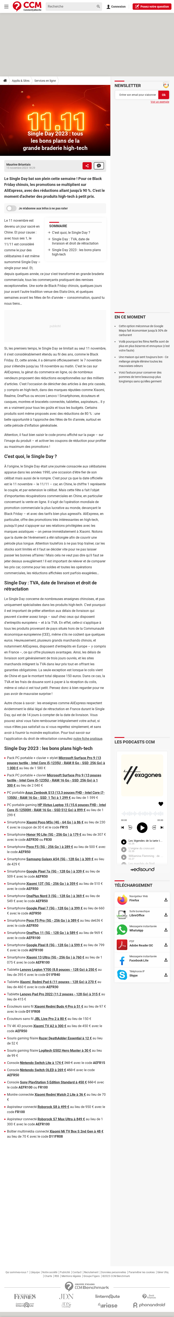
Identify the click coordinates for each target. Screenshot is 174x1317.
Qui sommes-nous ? (17, 1272)
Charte (48, 1276)
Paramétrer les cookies (142, 1272)
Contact (76, 1272)
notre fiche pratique (87, 739)
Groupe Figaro (91, 1276)
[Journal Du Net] (66, 1296)
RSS (57, 1276)
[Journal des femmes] (25, 1296)
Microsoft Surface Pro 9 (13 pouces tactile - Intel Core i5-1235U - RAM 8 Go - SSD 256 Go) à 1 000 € (56, 763)
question (154, 6)
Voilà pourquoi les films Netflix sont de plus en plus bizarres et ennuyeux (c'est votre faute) (144, 346)
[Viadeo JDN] (66, 1305)
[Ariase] (107, 1305)
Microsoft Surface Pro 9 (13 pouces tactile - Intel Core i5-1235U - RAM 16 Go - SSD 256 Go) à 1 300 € (54, 780)
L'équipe (35, 1272)
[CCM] (27, 6)
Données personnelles (113, 1272)
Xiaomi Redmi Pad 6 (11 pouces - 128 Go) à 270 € (58, 982)
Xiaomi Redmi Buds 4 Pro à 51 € (58, 1006)
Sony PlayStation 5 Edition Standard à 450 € (53, 1082)
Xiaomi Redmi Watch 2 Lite (55, 1095)
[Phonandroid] (149, 1305)
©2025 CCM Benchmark (116, 1276)
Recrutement (91, 1272)
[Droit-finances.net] (149, 1296)
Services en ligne (45, 80)
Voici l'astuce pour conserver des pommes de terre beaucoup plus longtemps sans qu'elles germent (140, 377)
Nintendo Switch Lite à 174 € (41, 1063)
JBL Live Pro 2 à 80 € (50, 1019)
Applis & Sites (20, 80)
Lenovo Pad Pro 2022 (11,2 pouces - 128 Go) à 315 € (60, 994)
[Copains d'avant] (25, 1305)
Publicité (65, 1272)
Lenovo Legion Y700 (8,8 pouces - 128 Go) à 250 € (58, 970)
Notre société (49, 1272)
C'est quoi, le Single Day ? (71, 233)
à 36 (80, 1095)
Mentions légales (71, 1276)
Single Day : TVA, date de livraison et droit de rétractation (75, 241)
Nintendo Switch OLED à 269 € (43, 1070)
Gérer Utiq (162, 1272)
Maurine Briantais (18, 164)
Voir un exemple (160, 101)
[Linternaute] (107, 1297)
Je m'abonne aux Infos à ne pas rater (43, 208)
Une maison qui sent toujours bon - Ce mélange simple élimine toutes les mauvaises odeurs (143, 361)
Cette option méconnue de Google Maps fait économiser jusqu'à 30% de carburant (143, 330)
